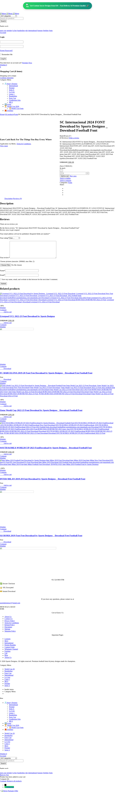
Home (2, 114)
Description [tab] (8, 198)
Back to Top (4, 775)
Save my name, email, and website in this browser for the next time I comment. (30, 279)
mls (26, 30)
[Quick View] (2, 312)
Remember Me (6, 54)
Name (2, 271)
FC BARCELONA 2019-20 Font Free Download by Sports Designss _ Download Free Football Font (46, 373)
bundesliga (21, 30)
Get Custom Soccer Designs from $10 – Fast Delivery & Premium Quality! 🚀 (59, 6)
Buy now (73, 176)
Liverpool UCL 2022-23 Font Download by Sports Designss (27, 316)
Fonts (16, 114)
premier (9, 30)
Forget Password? (6, 51)
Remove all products (14, 781)
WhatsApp (10, 787)
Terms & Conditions (24, 144)
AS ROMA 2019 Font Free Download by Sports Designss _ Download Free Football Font (41, 535)
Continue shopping (6, 78)
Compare (3, 781)
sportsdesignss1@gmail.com (10, 603)
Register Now (27, 63)
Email (2, 275)
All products (9, 114)
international (32, 30)
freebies (46, 30)
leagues (40, 30)
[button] (8, 312)
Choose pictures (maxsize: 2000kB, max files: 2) (17, 261)
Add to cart (65, 176)
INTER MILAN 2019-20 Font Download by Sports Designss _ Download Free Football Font (42, 479)
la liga (14, 30)
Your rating (4, 238)
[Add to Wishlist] (61, 170)
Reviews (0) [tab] (17, 198)
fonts (51, 30)
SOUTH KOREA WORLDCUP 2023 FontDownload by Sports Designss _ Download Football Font (46, 448)
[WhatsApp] (5, 787)
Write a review (74, 138)
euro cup (3, 30)
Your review (5, 258)
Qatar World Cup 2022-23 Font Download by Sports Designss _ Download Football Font (41, 410)
